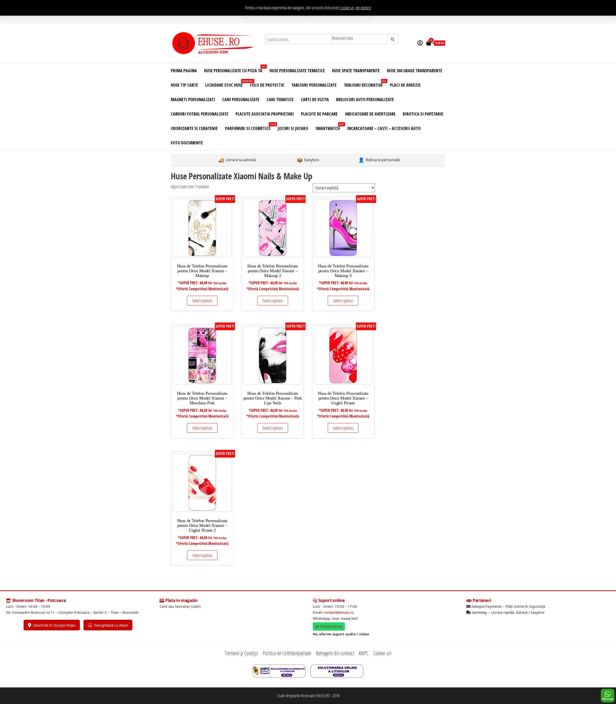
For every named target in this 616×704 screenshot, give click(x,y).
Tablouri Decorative (365, 83)
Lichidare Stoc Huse (225, 83)
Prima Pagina (184, 70)
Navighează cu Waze (111, 625)
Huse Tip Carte (184, 85)
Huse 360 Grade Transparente (414, 70)
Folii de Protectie (267, 85)
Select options (202, 301)
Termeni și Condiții (241, 653)
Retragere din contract (335, 653)
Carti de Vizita (315, 99)
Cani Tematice (280, 99)
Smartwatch (329, 127)
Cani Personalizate (240, 99)
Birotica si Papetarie (423, 114)
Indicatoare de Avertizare (370, 114)
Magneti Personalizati (193, 99)
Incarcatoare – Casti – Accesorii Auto (384, 128)
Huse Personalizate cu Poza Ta (235, 69)
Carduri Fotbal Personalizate (199, 114)
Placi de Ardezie (405, 85)
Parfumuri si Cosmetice (249, 127)
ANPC (363, 653)
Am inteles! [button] (363, 8)
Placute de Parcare (319, 114)
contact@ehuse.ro (338, 612)
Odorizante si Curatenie (194, 128)
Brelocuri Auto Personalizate (365, 99)
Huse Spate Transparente (356, 70)
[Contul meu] (420, 42)
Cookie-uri (347, 8)
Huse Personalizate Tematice (297, 70)
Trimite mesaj (331, 626)
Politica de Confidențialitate (287, 653)
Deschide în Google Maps (54, 625)
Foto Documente (187, 143)
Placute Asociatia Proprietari (265, 114)
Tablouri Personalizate (314, 85)
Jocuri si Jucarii (293, 128)
